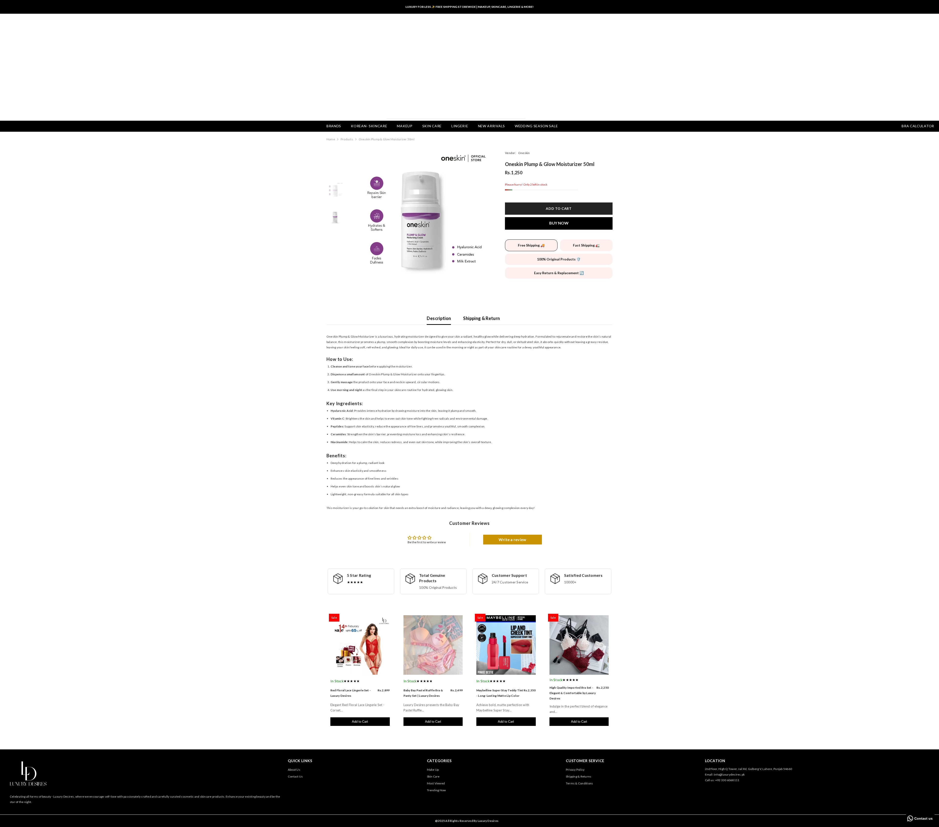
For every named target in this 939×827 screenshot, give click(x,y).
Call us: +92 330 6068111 (722, 780)
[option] (421, 220)
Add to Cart (360, 721)
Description (439, 318)
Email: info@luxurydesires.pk (725, 774)
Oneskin (524, 153)
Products (347, 139)
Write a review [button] (512, 539)
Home (330, 139)
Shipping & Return (481, 318)
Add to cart (559, 208)
